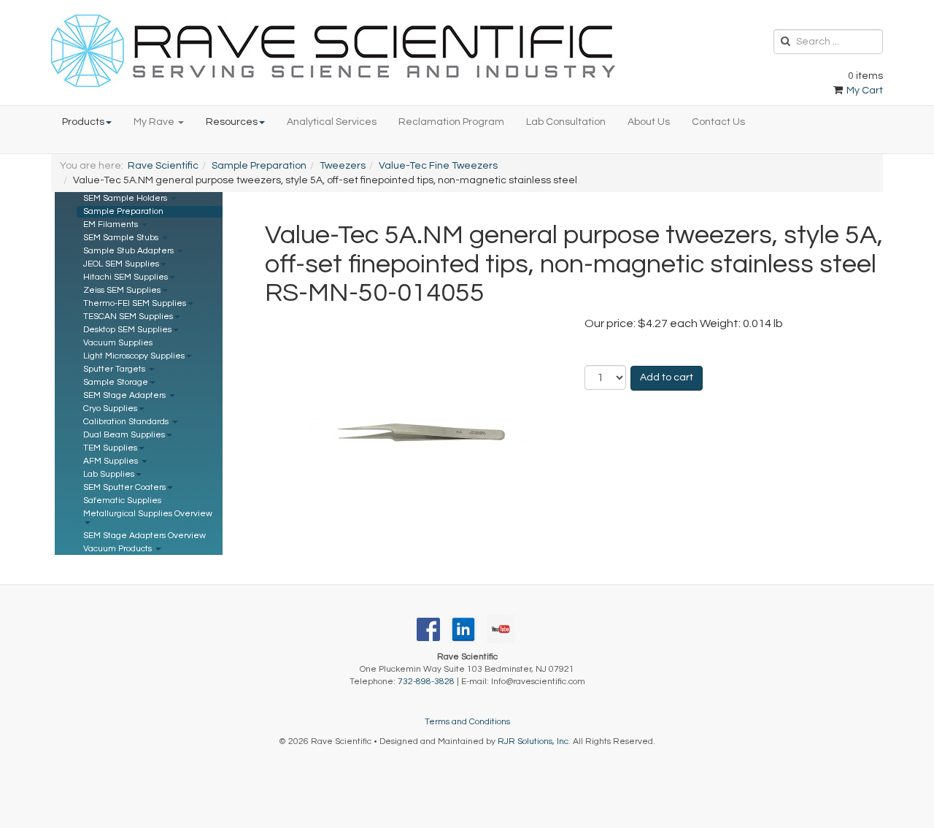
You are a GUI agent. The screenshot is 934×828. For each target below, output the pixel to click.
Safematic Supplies (122, 500)
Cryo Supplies (110, 408)
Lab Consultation (566, 122)
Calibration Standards (127, 421)
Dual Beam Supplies (124, 435)
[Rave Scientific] (333, 51)
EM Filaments (111, 224)
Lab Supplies (108, 474)
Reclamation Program (451, 122)
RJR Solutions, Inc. (534, 741)
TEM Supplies (110, 448)
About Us (649, 122)
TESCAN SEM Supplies (128, 316)
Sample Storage (115, 382)
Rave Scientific (163, 166)
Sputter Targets (115, 369)
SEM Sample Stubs (122, 237)
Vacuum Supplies (118, 343)
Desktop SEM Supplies (127, 329)
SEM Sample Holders (126, 198)
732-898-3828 (426, 681)
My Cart (863, 90)
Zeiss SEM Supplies (122, 290)
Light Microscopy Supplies (134, 356)
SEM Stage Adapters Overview (144, 535)
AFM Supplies (111, 461)
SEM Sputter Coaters (124, 487)
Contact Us (718, 122)
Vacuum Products (118, 548)
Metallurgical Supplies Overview (147, 513)
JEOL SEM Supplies (121, 264)
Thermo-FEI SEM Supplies (134, 303)
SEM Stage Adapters (125, 395)
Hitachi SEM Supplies (125, 277)
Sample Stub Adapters (129, 251)
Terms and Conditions (467, 722)
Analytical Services (332, 122)
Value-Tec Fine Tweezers (438, 166)
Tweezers (343, 166)
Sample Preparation (259, 166)
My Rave (155, 122)
